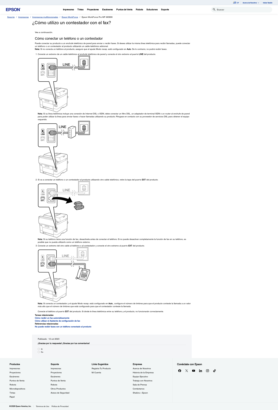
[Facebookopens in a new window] (179, 370)
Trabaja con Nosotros (142, 380)
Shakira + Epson (140, 393)
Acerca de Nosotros (142, 368)
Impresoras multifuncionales (45, 17)
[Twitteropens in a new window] (186, 370)
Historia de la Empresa (143, 372)
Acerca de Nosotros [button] (250, 3)
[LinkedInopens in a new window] (200, 370)
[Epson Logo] (13, 9)
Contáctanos (138, 389)
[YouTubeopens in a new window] (193, 370)
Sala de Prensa (140, 385)
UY (238, 3)
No (42, 352)
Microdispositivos (17, 389)
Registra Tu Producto (101, 368)
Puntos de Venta (17, 380)
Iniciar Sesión (267, 3)
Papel (12, 397)
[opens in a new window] (214, 370)
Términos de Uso (42, 406)
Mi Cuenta (96, 372)
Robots (13, 385)
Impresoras (23, 17)
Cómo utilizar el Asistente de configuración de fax (57, 321)
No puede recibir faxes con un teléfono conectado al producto (63, 326)
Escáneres (14, 376)
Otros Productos (58, 389)
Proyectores (15, 372)
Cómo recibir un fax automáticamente (52, 318)
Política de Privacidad (60, 406)
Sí (42, 349)
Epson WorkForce (70, 17)
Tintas (12, 393)
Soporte (11, 17)
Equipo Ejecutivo (140, 376)
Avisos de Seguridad (60, 393)
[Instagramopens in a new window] (207, 370)
